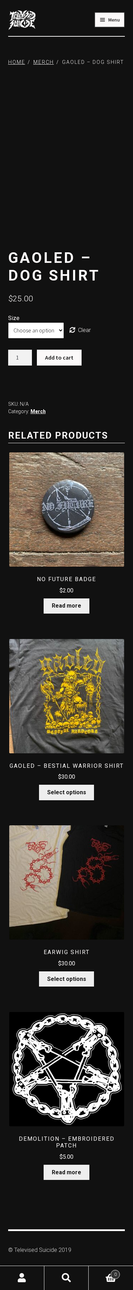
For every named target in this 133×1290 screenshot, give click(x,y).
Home (16, 62)
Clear (84, 330)
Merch (43, 62)
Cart (103, 1272)
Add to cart (59, 357)
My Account (22, 1278)
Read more (66, 605)
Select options (66, 792)
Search (66, 1278)
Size (14, 318)
